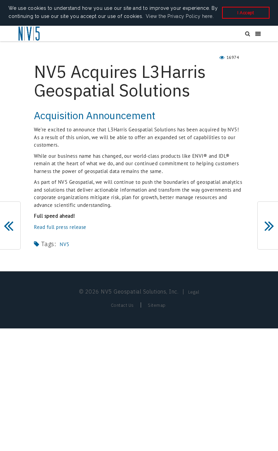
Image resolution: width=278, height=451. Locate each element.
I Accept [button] (245, 12)
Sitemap (157, 305)
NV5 (65, 244)
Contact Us (122, 305)
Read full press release (60, 227)
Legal (193, 292)
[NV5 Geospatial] (29, 34)
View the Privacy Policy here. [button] (180, 16)
